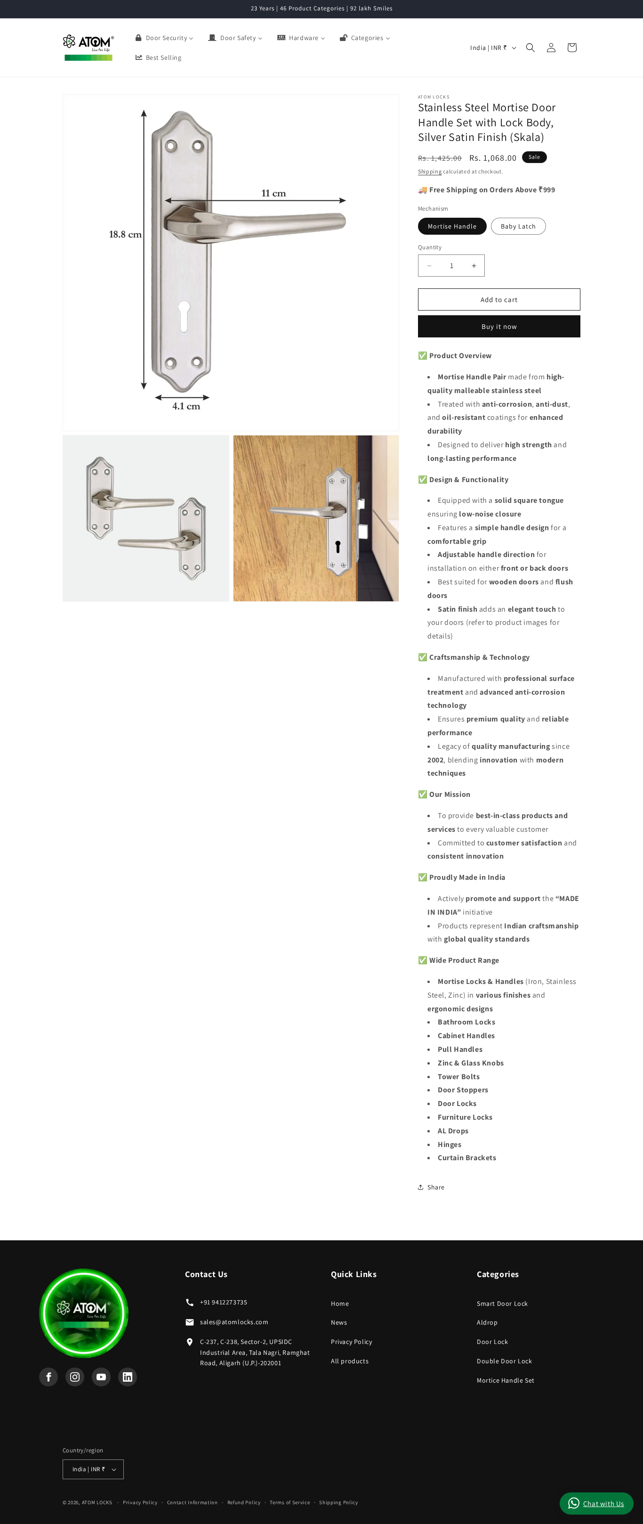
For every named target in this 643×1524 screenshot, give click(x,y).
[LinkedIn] (127, 1377)
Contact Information (192, 1502)
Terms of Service (290, 1502)
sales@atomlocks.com (234, 1322)
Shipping (430, 171)
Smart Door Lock (502, 1303)
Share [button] (436, 1187)
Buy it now (499, 326)
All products (350, 1361)
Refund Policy (244, 1502)
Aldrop (487, 1322)
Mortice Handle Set (506, 1380)
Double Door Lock (504, 1361)
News (339, 1322)
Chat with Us (603, 1503)
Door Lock (492, 1341)
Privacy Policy (351, 1341)
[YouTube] (101, 1377)
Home (340, 1303)
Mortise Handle (452, 226)
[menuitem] (164, 38)
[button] (530, 47)
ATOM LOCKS (97, 1502)
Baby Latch (518, 226)
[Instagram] (74, 1377)
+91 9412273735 (223, 1302)
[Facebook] (48, 1377)
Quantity (430, 247)
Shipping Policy (338, 1502)
